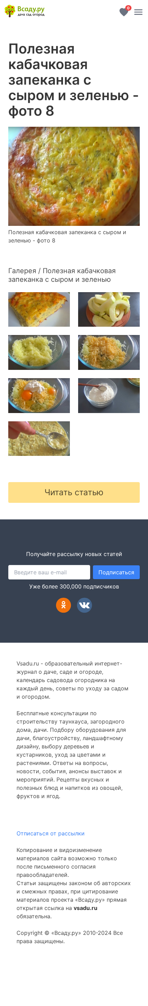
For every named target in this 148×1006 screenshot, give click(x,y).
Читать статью (74, 492)
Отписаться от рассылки (51, 833)
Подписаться (116, 572)
